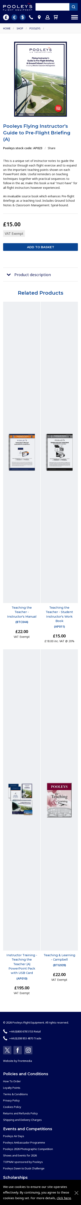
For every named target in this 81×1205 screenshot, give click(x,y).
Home (6, 28)
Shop (20, 28)
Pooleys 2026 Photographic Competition (28, 1149)
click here (64, 1198)
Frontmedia (25, 1061)
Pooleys (34, 28)
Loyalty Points (11, 1088)
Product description (32, 274)
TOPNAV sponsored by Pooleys (23, 1162)
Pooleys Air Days (13, 1136)
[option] (40, 79)
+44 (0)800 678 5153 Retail (25, 1031)
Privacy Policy (11, 1100)
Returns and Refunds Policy (20, 1113)
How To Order (12, 1081)
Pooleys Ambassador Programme (24, 1142)
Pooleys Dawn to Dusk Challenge (23, 1168)
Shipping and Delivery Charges (22, 1120)
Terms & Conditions (15, 1094)
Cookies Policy (12, 1107)
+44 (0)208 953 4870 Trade (25, 1038)
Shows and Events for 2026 (20, 1155)
